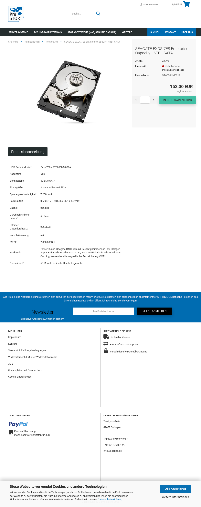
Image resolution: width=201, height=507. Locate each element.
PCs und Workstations (48, 32)
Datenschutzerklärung (110, 499)
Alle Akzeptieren (175, 488)
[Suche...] (98, 13)
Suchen (154, 32)
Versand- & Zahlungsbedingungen (27, 350)
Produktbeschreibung (28, 152)
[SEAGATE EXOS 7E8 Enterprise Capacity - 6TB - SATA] (69, 90)
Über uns (187, 32)
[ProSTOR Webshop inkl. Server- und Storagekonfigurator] (29, 14)
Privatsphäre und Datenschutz (25, 370)
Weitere (127, 32)
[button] (136, 100)
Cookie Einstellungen (19, 376)
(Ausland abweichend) (173, 70)
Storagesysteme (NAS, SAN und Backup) (92, 32)
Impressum (14, 337)
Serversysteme (18, 32)
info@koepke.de (112, 450)
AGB (10, 363)
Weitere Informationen (175, 497)
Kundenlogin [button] (150, 4)
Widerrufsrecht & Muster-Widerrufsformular (32, 357)
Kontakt (170, 32)
